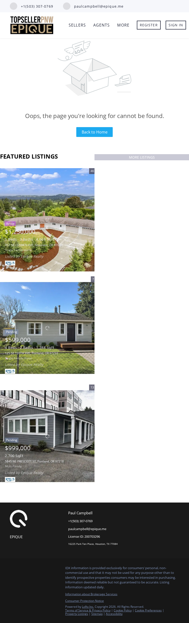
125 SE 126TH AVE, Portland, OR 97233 (31, 353)
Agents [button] (101, 25)
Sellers (77, 25)
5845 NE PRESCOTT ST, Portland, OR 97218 (34, 461)
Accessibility (114, 614)
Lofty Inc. (88, 607)
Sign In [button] (176, 25)
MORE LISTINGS (142, 157)
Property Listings (76, 614)
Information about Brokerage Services (91, 594)
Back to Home (95, 132)
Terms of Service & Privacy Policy (87, 610)
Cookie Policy (123, 610)
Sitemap (97, 614)
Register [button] (149, 25)
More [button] (123, 25)
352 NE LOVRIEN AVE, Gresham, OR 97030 (34, 245)
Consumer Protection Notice (84, 601)
